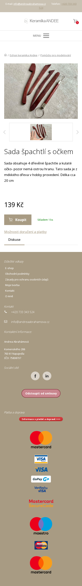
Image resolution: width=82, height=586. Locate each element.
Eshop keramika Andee (23, 55)
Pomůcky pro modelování (55, 55)
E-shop (9, 268)
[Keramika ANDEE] (41, 21)
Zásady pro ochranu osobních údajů (26, 279)
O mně (9, 296)
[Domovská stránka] (5, 55)
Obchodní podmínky (17, 273)
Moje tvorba (12, 285)
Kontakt (9, 290)
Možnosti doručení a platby (25, 231)
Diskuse (14, 239)
